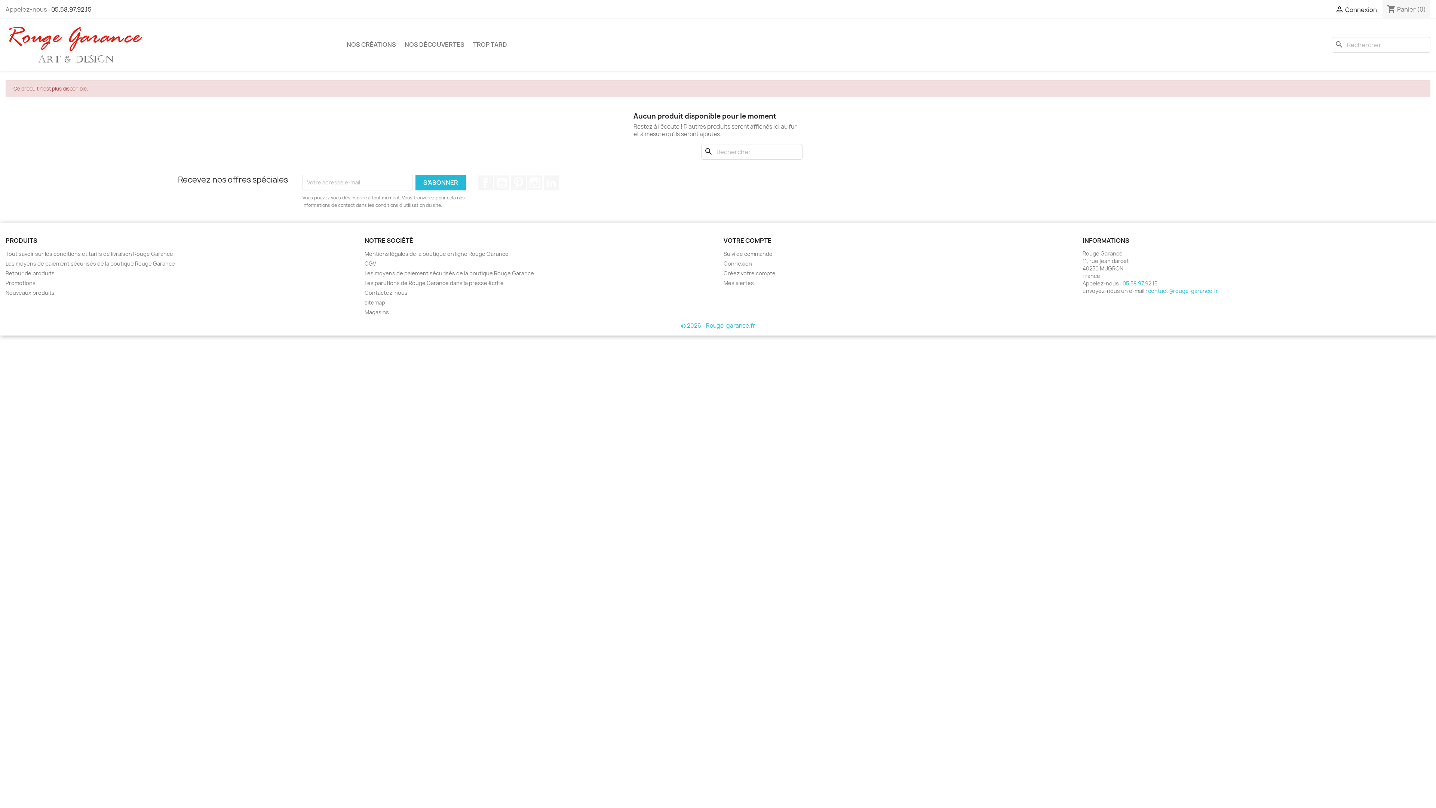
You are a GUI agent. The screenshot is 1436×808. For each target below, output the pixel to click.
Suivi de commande (748, 253)
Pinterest (518, 182)
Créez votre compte (750, 273)
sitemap (375, 302)
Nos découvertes (434, 44)
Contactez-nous (386, 292)
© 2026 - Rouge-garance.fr (718, 326)
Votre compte (747, 240)
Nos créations (371, 44)
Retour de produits (30, 273)
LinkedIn (551, 182)
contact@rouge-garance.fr (1183, 290)
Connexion (738, 263)
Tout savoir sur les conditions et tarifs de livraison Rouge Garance (89, 253)
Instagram (534, 182)
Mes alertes (739, 283)
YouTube (501, 182)
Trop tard (490, 44)
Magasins (377, 312)
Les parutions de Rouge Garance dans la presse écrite (434, 283)
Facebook (485, 182)
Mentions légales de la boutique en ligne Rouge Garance (437, 253)
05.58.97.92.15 (71, 9)
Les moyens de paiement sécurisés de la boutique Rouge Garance (90, 263)
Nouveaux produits (30, 292)
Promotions (21, 283)
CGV (370, 263)
